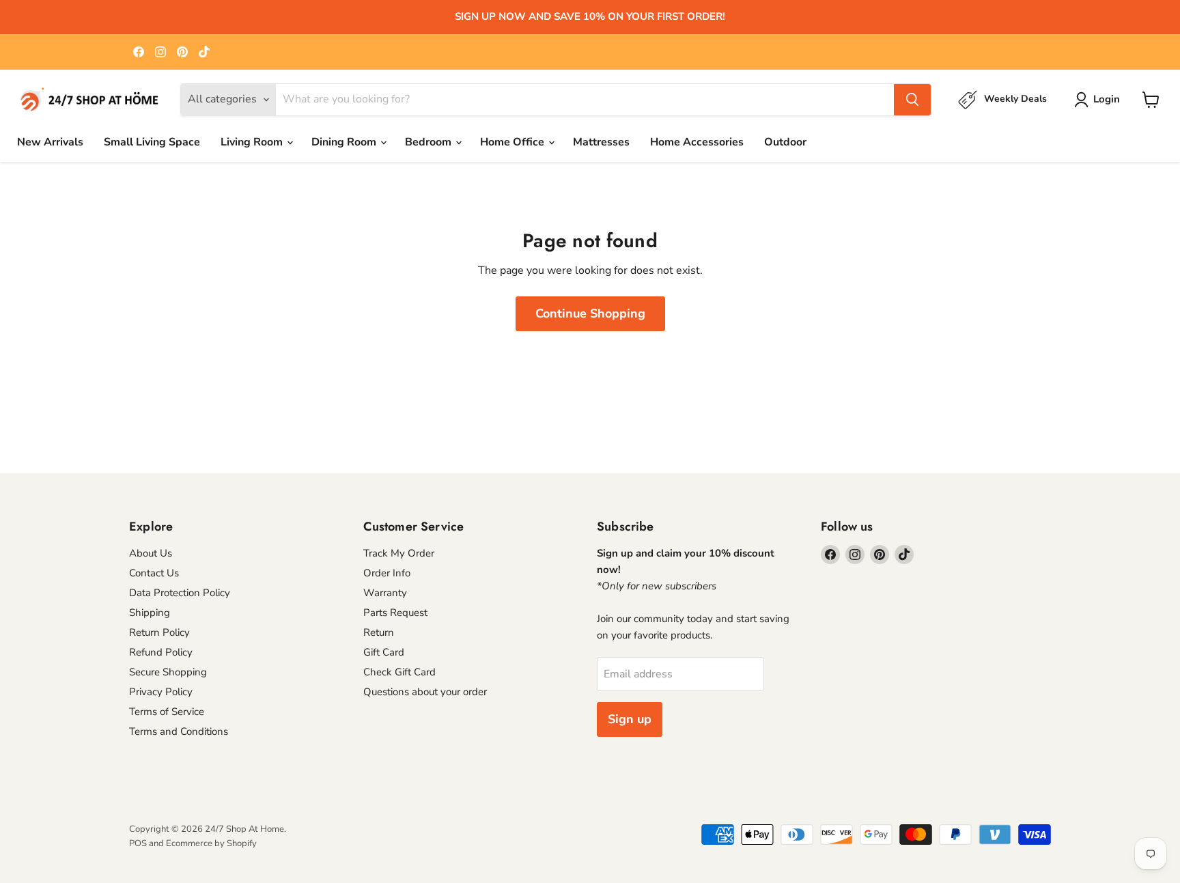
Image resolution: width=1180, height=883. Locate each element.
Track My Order (398, 553)
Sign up (629, 719)
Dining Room (345, 142)
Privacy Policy (161, 692)
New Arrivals (50, 142)
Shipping (149, 612)
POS (138, 843)
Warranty (385, 593)
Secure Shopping (168, 672)
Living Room (253, 142)
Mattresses (601, 142)
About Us (150, 553)
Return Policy (159, 632)
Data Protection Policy (179, 593)
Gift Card (383, 652)
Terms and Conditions (178, 731)
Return (378, 632)
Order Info (386, 573)
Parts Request (395, 612)
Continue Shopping (590, 313)
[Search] (912, 99)
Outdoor (785, 142)
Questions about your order (425, 692)
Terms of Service (166, 711)
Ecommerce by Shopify (211, 843)
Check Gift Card (399, 672)
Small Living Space (152, 142)
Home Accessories (697, 142)
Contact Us (154, 573)
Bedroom (429, 142)
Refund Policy (161, 652)
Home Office (513, 142)
